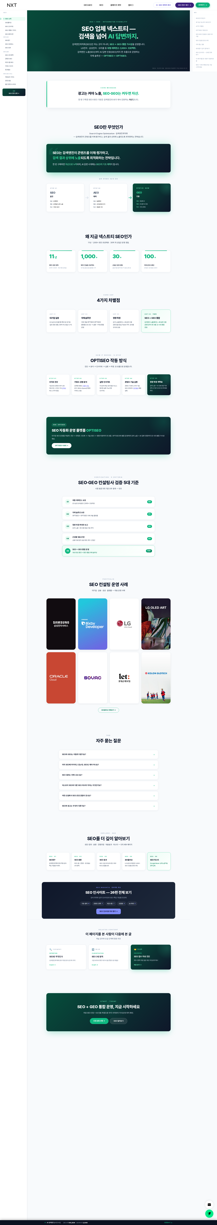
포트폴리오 (8, 22)
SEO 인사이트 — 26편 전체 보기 (204, 53)
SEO (101, 5)
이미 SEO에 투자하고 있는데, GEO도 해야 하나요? (108, 764)
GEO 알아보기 (119, 1021)
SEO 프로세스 (9, 44)
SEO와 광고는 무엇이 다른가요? (108, 805)
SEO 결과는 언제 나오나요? (108, 775)
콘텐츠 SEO (8, 59)
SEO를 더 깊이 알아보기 (203, 48)
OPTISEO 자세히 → (61, 445)
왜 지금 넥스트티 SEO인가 (203, 22)
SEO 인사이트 (9, 26)
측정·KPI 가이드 (9, 77)
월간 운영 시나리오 (10, 84)
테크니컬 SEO (9, 62)
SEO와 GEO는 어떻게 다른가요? (108, 754)
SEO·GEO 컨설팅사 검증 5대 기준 (204, 35)
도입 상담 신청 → (99, 1021)
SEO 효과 (8, 48)
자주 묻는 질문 (200, 44)
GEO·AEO (88, 5)
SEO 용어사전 (9, 34)
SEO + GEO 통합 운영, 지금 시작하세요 (204, 66)
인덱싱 (64, 388)
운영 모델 (8, 81)
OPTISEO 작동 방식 (202, 30)
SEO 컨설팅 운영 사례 (202, 40)
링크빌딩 (7, 70)
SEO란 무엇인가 (200, 18)
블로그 (130, 5)
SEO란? (7, 40)
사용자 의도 (86, 386)
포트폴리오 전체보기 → (108, 710)
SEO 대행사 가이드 (10, 30)
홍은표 (154, 68)
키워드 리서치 (9, 66)
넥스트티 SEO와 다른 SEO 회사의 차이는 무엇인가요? (108, 785)
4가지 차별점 (199, 26)
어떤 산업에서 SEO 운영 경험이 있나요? (108, 795)
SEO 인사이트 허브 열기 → (108, 911)
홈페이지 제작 (115, 5)
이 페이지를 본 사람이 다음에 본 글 (205, 60)
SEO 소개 (8, 19)
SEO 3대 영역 (9, 55)
